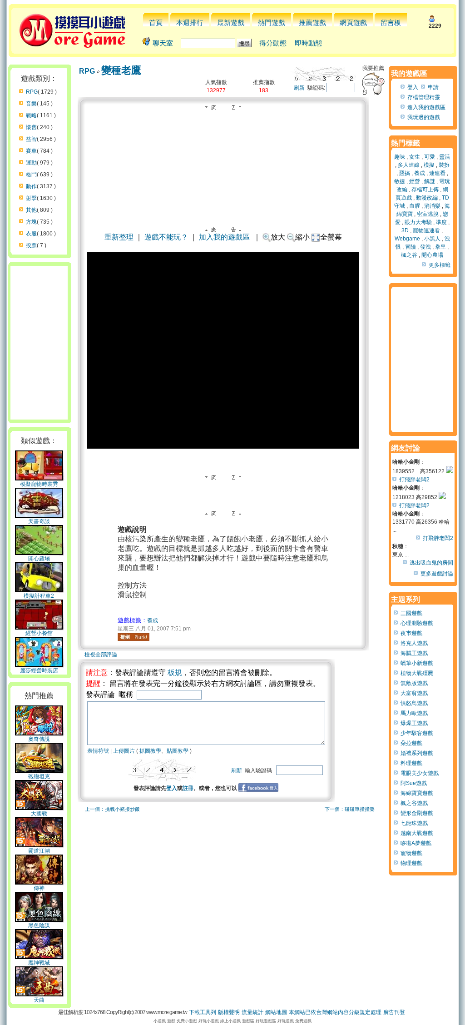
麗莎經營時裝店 (39, 670)
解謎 (429, 181)
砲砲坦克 (39, 776)
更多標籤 (439, 265)
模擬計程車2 (39, 596)
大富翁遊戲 (414, 693)
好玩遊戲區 (266, 1021)
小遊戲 (159, 1021)
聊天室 (163, 43)
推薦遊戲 (312, 22)
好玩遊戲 (285, 1021)
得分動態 (273, 43)
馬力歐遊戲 (414, 713)
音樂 (31, 103)
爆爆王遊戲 (414, 723)
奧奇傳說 (39, 739)
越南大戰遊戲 (417, 833)
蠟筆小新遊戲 (417, 663)
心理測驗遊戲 (417, 623)
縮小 (302, 237)
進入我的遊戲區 (426, 107)
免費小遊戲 (187, 1021)
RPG (32, 92)
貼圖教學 (177, 751)
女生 (414, 157)
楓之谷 (409, 255)
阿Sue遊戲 (414, 783)
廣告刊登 (394, 1012)
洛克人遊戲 (414, 643)
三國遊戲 (411, 613)
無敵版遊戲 (414, 683)
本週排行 (189, 22)
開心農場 (39, 558)
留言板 (391, 22)
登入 (171, 788)
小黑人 (432, 238)
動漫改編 (427, 198)
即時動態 (308, 43)
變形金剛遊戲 (417, 813)
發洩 (425, 247)
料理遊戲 (411, 763)
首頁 (156, 22)
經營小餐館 (39, 633)
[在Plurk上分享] (133, 637)
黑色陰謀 (39, 925)
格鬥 (31, 174)
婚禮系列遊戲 (417, 753)
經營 (414, 181)
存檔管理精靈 (423, 97)
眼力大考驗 (418, 222)
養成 (152, 620)
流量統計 (252, 1012)
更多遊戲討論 (436, 573)
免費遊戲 (303, 1021)
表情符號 (98, 751)
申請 (433, 87)
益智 (31, 139)
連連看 (437, 173)
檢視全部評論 (100, 654)
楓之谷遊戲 (414, 803)
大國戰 (39, 813)
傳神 (39, 888)
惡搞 (404, 173)
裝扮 (444, 165)
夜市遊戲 (411, 633)
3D (405, 230)
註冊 (188, 788)
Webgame (407, 238)
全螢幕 (331, 237)
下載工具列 (202, 1012)
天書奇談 (39, 521)
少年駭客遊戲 (417, 733)
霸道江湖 (39, 851)
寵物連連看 (426, 230)
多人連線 (409, 165)
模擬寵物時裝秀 (39, 484)
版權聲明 (229, 1012)
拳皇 (440, 247)
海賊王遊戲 (414, 653)
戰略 (31, 115)
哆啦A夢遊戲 (416, 843)
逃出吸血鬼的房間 (431, 563)
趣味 (399, 157)
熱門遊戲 (271, 22)
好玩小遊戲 (208, 1021)
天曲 (39, 1000)
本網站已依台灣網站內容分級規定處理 (335, 1012)
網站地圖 (276, 1012)
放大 (278, 237)
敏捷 (399, 181)
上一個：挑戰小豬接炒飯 (112, 809)
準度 (441, 222)
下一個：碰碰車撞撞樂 (350, 809)
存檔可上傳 (425, 189)
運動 (31, 163)
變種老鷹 (121, 70)
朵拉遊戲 (411, 743)
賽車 (31, 151)
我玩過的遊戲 (423, 117)
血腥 (414, 206)
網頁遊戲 (353, 22)
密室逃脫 (428, 214)
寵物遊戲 (411, 853)
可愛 (429, 157)
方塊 (31, 222)
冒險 (410, 247)
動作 (31, 186)
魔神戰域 (39, 963)
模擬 (429, 165)
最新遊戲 (230, 22)
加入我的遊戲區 (224, 237)
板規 (175, 672)
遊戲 (171, 1021)
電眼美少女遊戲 (420, 773)
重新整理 (119, 237)
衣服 (31, 233)
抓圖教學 (150, 751)
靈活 (444, 157)
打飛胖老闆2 (414, 479)
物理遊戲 (411, 863)
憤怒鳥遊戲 (414, 703)
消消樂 (432, 206)
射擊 (31, 198)
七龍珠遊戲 (414, 823)
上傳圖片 (124, 751)
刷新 (299, 88)
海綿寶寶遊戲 (417, 793)
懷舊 (31, 127)
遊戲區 (248, 1021)
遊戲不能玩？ (166, 237)
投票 (31, 245)
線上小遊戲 (230, 1021)
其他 (31, 210)
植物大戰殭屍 (417, 673)
